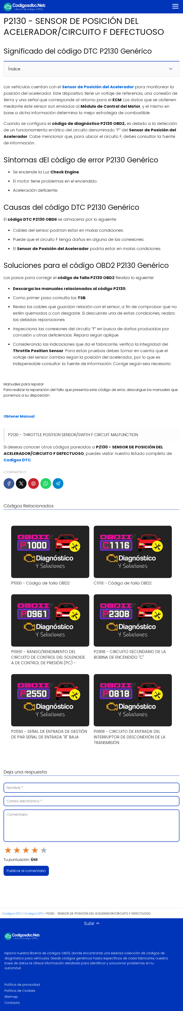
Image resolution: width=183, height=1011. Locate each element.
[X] (21, 483)
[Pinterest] (33, 483)
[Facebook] (9, 483)
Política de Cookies (19, 990)
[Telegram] (58, 483)
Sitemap (11, 996)
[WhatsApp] (45, 483)
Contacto (12, 1002)
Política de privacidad (22, 984)
